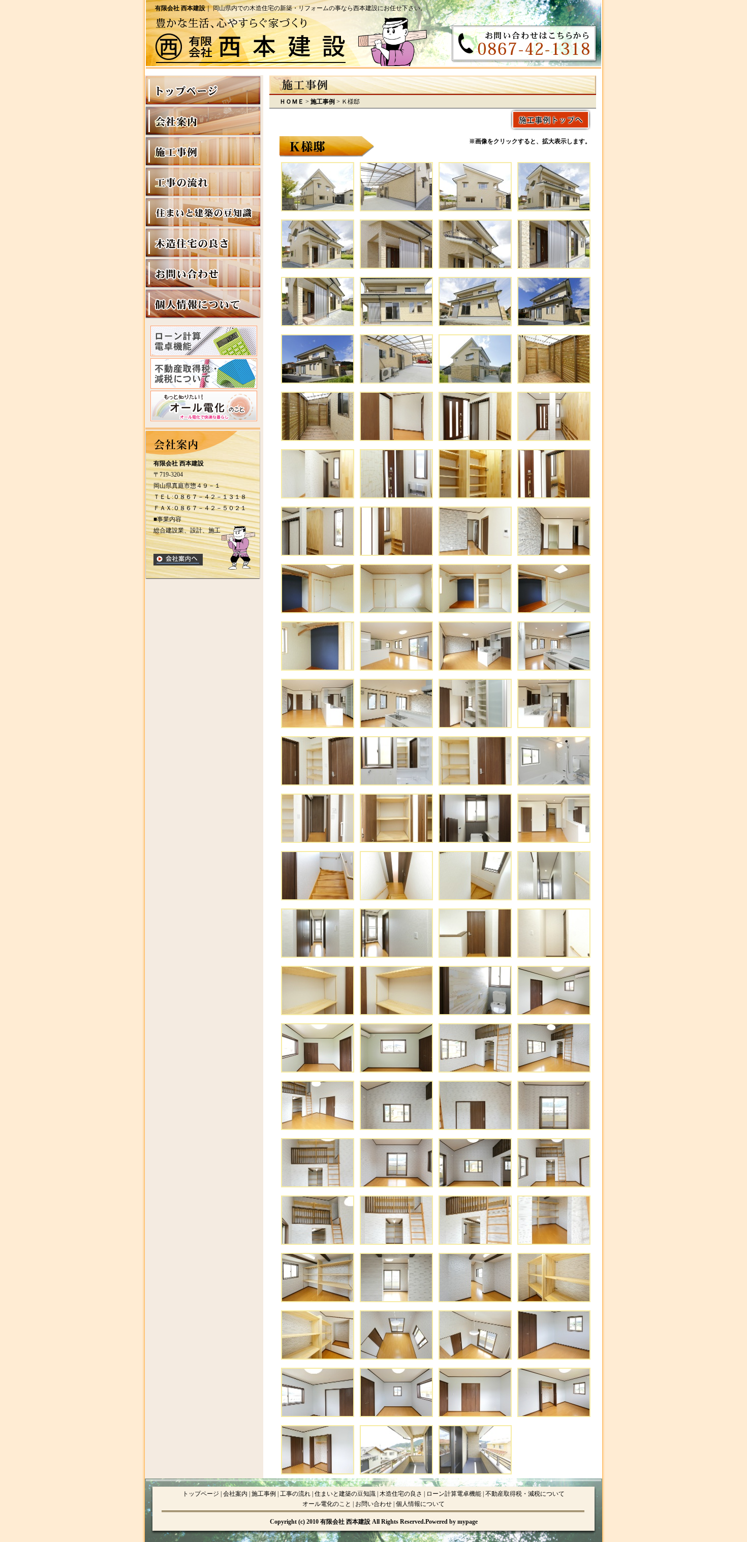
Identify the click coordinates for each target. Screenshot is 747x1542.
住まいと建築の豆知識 (345, 1493)
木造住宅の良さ (401, 1493)
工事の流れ (295, 1493)
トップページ (200, 1493)
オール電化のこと (326, 1503)
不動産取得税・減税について (525, 1493)
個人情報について (420, 1503)
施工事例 (322, 101)
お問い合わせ (373, 1503)
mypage (467, 1521)
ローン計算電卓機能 (453, 1493)
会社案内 (235, 1493)
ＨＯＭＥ (291, 101)
